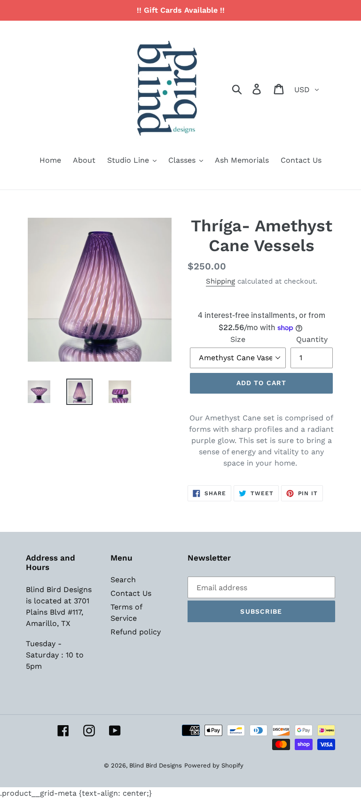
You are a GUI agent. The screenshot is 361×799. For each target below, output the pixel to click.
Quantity (312, 339)
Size (237, 339)
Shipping (220, 281)
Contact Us (130, 593)
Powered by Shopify (213, 765)
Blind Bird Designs (155, 765)
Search (123, 579)
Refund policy (135, 631)
